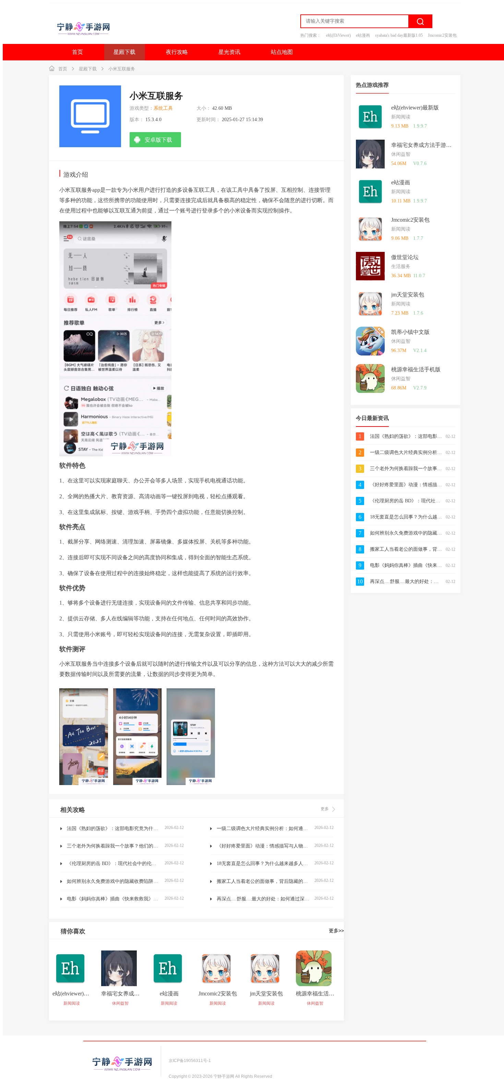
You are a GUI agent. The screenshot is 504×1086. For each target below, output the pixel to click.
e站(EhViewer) (338, 35)
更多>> (336, 930)
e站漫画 (363, 35)
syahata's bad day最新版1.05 (399, 35)
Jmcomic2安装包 (442, 35)
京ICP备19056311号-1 (190, 1060)
